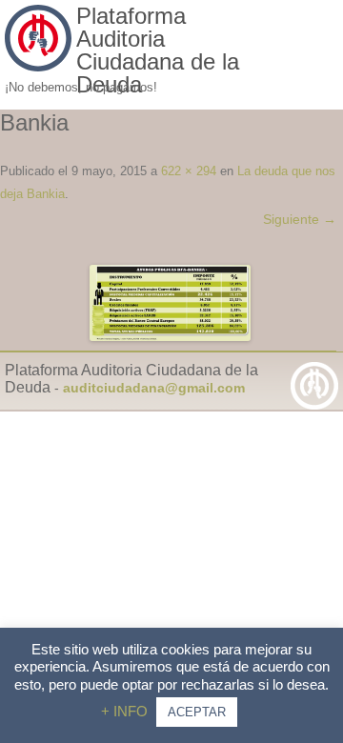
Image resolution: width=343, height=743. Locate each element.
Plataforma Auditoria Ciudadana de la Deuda (157, 50)
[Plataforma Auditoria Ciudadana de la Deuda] (38, 66)
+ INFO (126, 711)
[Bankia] (171, 303)
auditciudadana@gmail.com (154, 387)
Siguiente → (299, 219)
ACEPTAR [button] (197, 712)
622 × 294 (188, 171)
